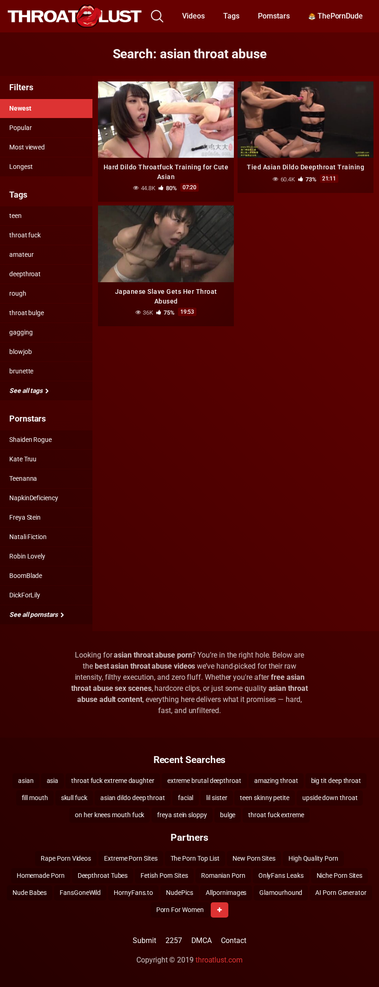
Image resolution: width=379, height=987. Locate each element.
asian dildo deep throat (132, 797)
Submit (144, 940)
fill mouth (35, 797)
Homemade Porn (41, 875)
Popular (20, 127)
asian (26, 780)
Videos (193, 16)
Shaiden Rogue (30, 439)
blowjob (20, 351)
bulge (228, 815)
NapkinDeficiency (33, 498)
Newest (20, 108)
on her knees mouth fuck (109, 815)
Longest (20, 166)
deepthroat (25, 274)
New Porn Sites (253, 858)
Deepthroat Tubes (103, 875)
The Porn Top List (195, 858)
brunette (21, 371)
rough (17, 293)
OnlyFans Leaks (281, 875)
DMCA (201, 940)
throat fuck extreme (276, 815)
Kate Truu (23, 459)
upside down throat (330, 797)
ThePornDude (339, 16)
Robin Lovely (27, 556)
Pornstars (274, 16)
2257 (173, 940)
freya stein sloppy (182, 815)
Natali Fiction (28, 536)
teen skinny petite (264, 797)
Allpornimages (226, 892)
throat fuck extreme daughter (112, 780)
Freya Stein (25, 517)
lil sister (216, 797)
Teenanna (23, 478)
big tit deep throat (336, 780)
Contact (233, 940)
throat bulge (26, 313)
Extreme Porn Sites (131, 858)
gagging (20, 332)
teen (15, 215)
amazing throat (276, 780)
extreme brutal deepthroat (204, 780)
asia (53, 780)
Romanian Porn (223, 875)
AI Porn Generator (341, 892)
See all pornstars (34, 614)
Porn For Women (180, 909)
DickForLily (24, 595)
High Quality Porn (313, 858)
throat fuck (25, 235)
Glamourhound (280, 892)
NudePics (179, 892)
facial (186, 797)
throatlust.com (219, 960)
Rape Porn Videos (66, 858)
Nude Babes (29, 892)
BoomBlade (25, 575)
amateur (21, 254)
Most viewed (27, 147)
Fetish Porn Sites (164, 875)
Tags (231, 16)
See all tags (26, 390)
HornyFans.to (133, 892)
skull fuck (74, 797)
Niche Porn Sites (340, 875)
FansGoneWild (80, 892)
